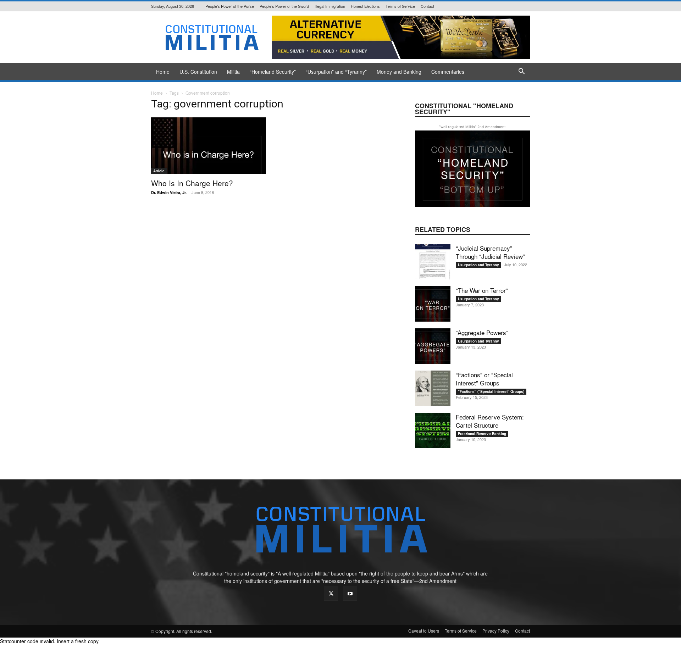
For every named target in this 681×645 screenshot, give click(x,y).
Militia (233, 71)
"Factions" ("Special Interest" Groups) (491, 391)
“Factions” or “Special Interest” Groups (484, 378)
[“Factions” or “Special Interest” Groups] (432, 388)
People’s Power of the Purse (229, 6)
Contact (427, 6)
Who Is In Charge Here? (192, 183)
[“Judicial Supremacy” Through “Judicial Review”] (432, 261)
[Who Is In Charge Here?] (208, 145)
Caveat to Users (423, 631)
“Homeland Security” (273, 71)
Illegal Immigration (330, 6)
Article (159, 170)
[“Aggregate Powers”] (432, 346)
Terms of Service (400, 6)
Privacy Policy (495, 631)
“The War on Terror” (482, 290)
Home (163, 71)
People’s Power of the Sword (284, 6)
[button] (521, 72)
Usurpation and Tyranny (478, 264)
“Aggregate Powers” (482, 332)
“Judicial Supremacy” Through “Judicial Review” (490, 252)
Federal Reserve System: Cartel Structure (490, 420)
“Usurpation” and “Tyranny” (336, 71)
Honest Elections (365, 6)
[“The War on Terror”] (432, 304)
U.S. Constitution (198, 71)
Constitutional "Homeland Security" (464, 108)
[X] (331, 593)
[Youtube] (350, 593)
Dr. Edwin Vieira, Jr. (169, 192)
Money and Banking (399, 71)
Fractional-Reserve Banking (482, 433)
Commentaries (447, 71)
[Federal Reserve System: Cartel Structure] (432, 430)
